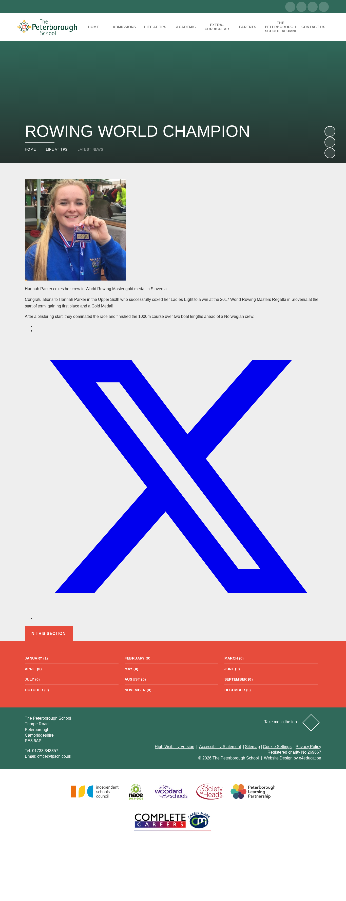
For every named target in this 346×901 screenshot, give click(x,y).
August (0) (135, 679)
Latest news (90, 149)
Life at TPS (56, 149)
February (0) (137, 658)
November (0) (138, 690)
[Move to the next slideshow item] (329, 131)
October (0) (37, 690)
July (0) (32, 679)
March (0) (234, 658)
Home (30, 149)
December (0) (237, 690)
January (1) (36, 658)
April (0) (33, 669)
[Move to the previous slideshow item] (329, 142)
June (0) (232, 669)
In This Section (48, 633)
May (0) (131, 669)
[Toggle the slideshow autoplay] (329, 153)
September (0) (238, 679)
